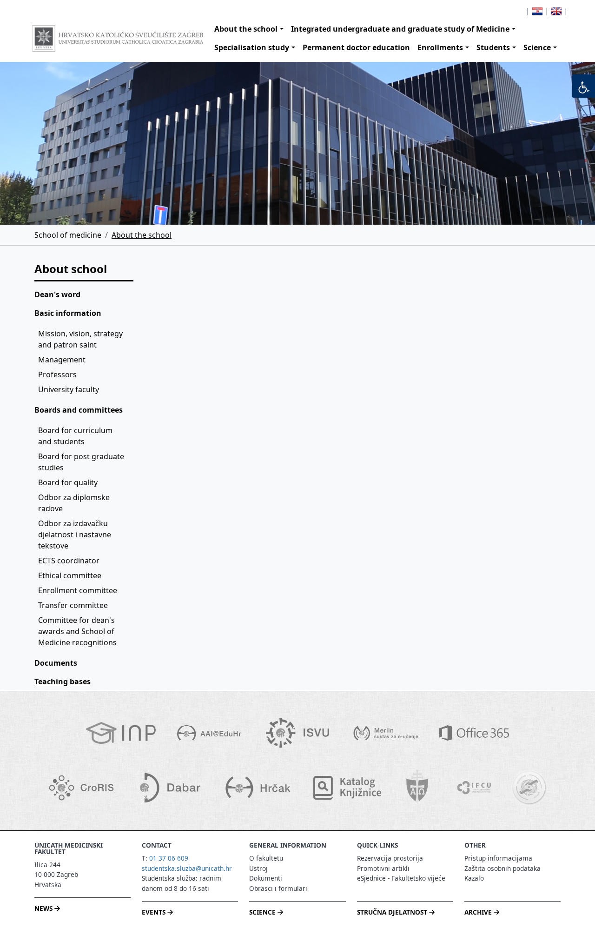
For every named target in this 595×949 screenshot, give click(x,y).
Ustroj (258, 868)
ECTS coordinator (68, 560)
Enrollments (440, 47)
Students (493, 47)
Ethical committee (69, 575)
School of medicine (67, 235)
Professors (57, 374)
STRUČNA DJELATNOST (393, 912)
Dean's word (57, 294)
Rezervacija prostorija (390, 858)
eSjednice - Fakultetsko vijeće (401, 878)
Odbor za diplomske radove (75, 503)
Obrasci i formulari (278, 888)
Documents (55, 663)
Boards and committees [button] (78, 410)
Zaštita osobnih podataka (502, 868)
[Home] (118, 38)
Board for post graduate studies (82, 462)
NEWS (44, 908)
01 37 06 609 (168, 858)
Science (537, 47)
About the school (246, 29)
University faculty (68, 389)
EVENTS (154, 912)
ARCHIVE (479, 912)
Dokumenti (265, 878)
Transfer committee (73, 605)
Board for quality (68, 482)
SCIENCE (263, 912)
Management (62, 359)
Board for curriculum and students (76, 436)
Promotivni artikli (383, 868)
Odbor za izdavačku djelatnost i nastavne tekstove (75, 534)
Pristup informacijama (498, 858)
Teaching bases (62, 681)
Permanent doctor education (356, 47)
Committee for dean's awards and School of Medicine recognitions (77, 631)
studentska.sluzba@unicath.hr (187, 868)
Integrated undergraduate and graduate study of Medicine (400, 29)
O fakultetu (266, 858)
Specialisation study (251, 47)
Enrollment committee (77, 590)
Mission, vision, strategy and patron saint (81, 339)
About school (70, 268)
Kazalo (474, 878)
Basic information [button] (67, 313)
